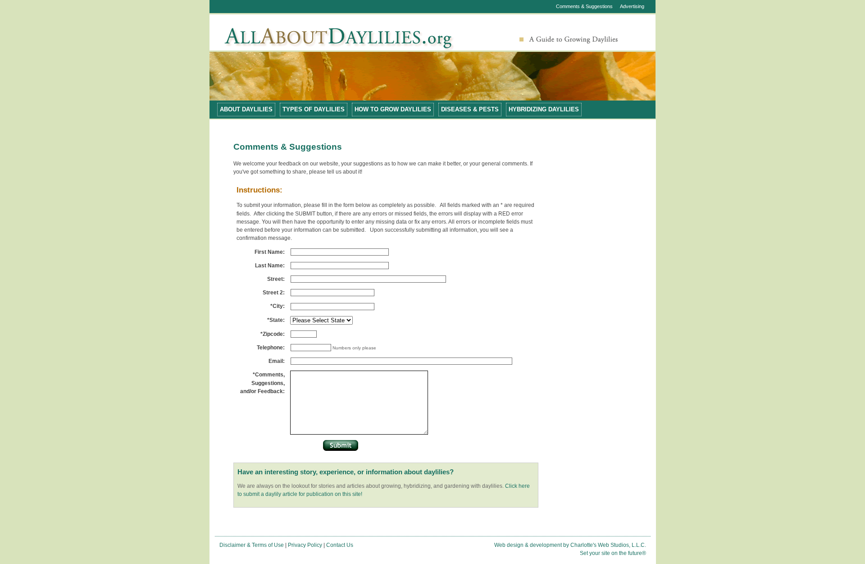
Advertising (632, 6)
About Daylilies (246, 109)
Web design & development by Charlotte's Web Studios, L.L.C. (570, 545)
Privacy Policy (305, 545)
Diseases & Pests (470, 109)
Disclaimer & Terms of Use (251, 545)
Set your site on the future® (613, 553)
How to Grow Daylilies (393, 109)
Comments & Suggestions (584, 6)
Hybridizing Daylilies (544, 109)
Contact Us (339, 545)
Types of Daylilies (313, 109)
